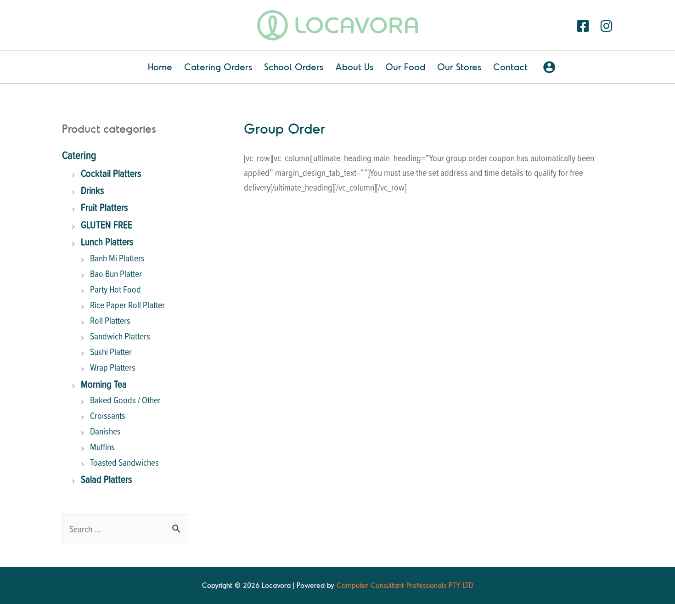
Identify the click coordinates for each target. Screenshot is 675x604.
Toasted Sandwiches (124, 462)
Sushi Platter (111, 351)
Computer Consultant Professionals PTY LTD (405, 585)
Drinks (92, 190)
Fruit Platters (104, 207)
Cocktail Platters (111, 173)
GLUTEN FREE (106, 224)
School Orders (293, 67)
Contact (510, 67)
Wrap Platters (112, 367)
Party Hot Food (115, 289)
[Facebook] (583, 26)
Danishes (105, 431)
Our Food (405, 67)
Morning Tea (104, 384)
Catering (79, 155)
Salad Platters (106, 479)
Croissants (107, 415)
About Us (354, 67)
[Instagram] (606, 26)
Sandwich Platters (120, 336)
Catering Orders (218, 67)
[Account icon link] (549, 67)
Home (160, 67)
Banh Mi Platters (117, 258)
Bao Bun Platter (116, 273)
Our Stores (459, 67)
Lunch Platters (107, 241)
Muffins (102, 446)
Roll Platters (110, 320)
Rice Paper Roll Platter (127, 305)
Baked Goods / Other (125, 400)
